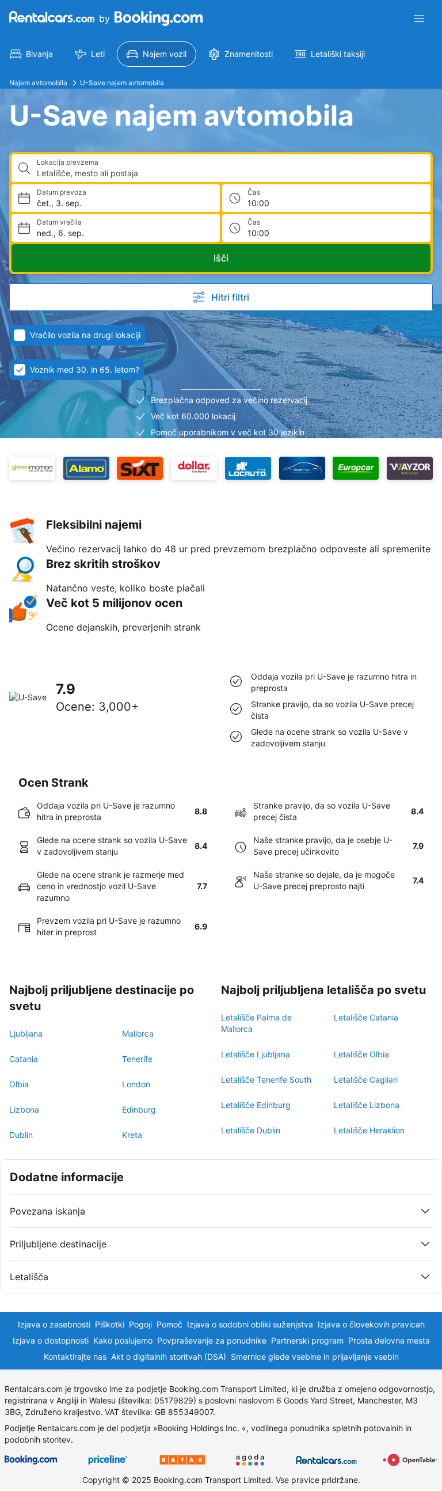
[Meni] (419, 18)
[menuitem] (31, 54)
